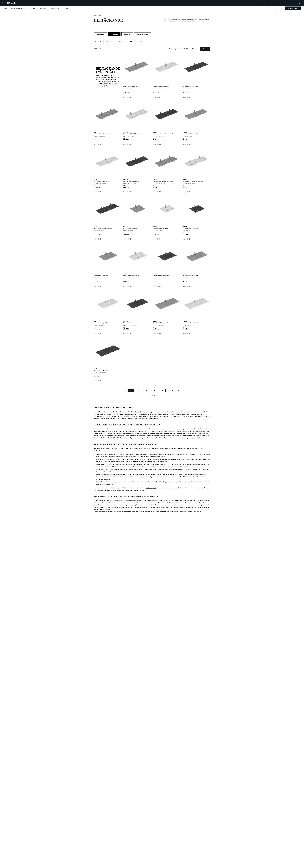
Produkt (205, 49)
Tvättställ (99, 15)
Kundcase (66, 8)
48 (184, 49)
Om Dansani (265, 3)
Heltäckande (114, 34)
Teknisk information (277, 3)
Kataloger (43, 8)
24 (181, 49)
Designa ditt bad (54, 8)
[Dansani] (9, 3)
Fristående (127, 34)
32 (172, 390)
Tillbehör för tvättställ (142, 34)
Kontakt (287, 3)
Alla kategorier (100, 34)
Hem (95, 15)
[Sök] (277, 8)
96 (187, 49)
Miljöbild (194, 49)
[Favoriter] (281, 8)
